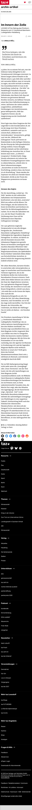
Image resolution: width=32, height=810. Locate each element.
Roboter (4, 509)
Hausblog (4, 548)
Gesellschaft (5, 470)
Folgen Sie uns (5, 448)
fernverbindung (6, 613)
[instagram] (20, 449)
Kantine (3, 731)
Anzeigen (4, 739)
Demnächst (5, 669)
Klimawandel (5, 504)
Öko (2, 465)
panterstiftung (6, 591)
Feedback (4, 752)
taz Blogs (4, 700)
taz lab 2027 (5, 686)
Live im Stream (6, 678)
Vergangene (5, 682)
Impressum (14, 792)
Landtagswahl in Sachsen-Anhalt (12, 521)
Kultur (3, 474)
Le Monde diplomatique (9, 709)
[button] (29, 2)
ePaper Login (5, 761)
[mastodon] (12, 449)
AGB (19, 792)
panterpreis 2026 (6, 595)
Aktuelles (4, 543)
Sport (3, 478)
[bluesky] (16, 449)
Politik (3, 461)
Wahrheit (4, 491)
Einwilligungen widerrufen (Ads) (11, 796)
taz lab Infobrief (6, 656)
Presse (3, 560)
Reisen (3, 726)
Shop (3, 735)
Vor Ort (3, 673)
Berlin (3, 482)
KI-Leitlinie (12, 787)
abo (2, 574)
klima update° (5, 617)
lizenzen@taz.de (5, 777)
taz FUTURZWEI (6, 704)
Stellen (3, 556)
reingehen (4, 630)
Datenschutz (5, 792)
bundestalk (4, 608)
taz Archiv (4, 713)
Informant (20, 787)
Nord (2, 487)
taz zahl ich (4, 582)
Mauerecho (5, 621)
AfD (2, 526)
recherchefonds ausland (9, 587)
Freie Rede (4, 626)
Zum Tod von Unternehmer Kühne (12, 517)
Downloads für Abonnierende (10, 765)
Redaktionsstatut (14, 783)
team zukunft (5, 643)
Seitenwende (26, 792)
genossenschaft (6, 578)
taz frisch (4, 647)
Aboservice (5, 757)
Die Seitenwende (6, 552)
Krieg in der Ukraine (7, 513)
